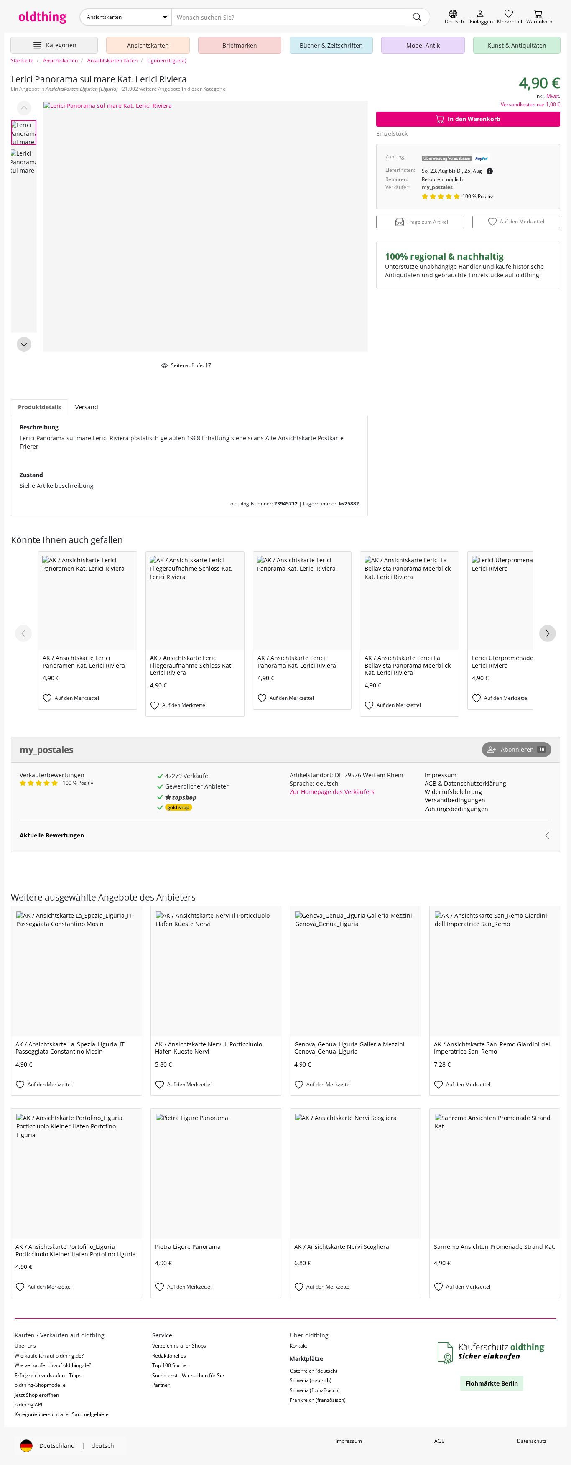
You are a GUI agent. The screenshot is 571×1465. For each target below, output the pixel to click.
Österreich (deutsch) (313, 1370)
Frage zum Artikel (427, 222)
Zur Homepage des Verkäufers (332, 792)
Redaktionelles (169, 1355)
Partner (161, 1384)
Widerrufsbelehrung (453, 792)
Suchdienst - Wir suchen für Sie (188, 1375)
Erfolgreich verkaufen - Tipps (48, 1375)
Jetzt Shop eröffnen (37, 1395)
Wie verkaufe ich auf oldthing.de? (53, 1365)
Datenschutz (531, 1441)
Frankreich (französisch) (318, 1400)
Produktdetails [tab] (39, 407)
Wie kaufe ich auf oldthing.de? (49, 1355)
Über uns (25, 1345)
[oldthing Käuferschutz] (491, 1353)
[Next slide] (24, 344)
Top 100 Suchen (170, 1365)
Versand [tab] (86, 407)
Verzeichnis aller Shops (179, 1345)
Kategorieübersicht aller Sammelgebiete (62, 1414)
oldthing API (28, 1404)
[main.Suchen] (417, 17)
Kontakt (298, 1345)
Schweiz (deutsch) (310, 1380)
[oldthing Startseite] (43, 17)
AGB (430, 783)
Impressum (440, 775)
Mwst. (553, 96)
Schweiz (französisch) (315, 1390)
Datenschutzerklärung (475, 783)
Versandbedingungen (455, 800)
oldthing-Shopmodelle (40, 1384)
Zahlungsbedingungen (456, 809)
